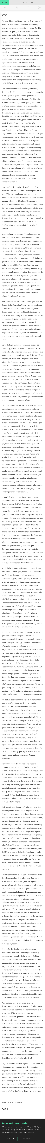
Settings (26, 1139)
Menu (4, 2)
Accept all (10, 1139)
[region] (22, 553)
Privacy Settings (28, 1132)
